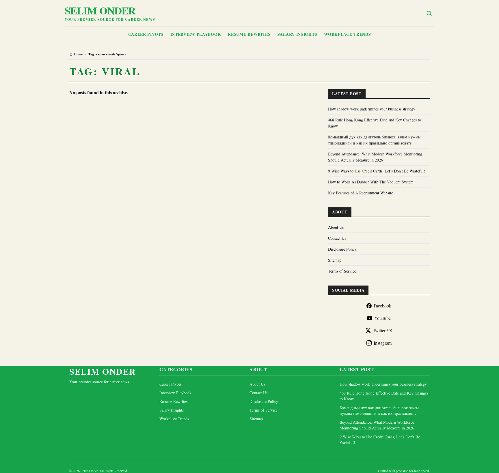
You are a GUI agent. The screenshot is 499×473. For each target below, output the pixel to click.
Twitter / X (382, 330)
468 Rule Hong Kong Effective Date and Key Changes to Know (384, 395)
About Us (336, 227)
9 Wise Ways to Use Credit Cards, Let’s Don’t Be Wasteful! (376, 171)
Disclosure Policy (342, 249)
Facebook (382, 306)
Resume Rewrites (249, 34)
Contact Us (337, 238)
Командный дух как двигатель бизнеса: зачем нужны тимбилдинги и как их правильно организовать (379, 410)
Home (78, 54)
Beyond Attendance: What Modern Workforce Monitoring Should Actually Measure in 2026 (377, 424)
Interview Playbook (195, 34)
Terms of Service (342, 271)
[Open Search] (429, 13)
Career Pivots (145, 34)
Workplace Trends (347, 34)
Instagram (383, 343)
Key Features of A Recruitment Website (360, 193)
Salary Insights (297, 34)
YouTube (382, 318)
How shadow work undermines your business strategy (371, 109)
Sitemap (334, 260)
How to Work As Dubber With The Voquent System (371, 182)
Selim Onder (100, 10)
